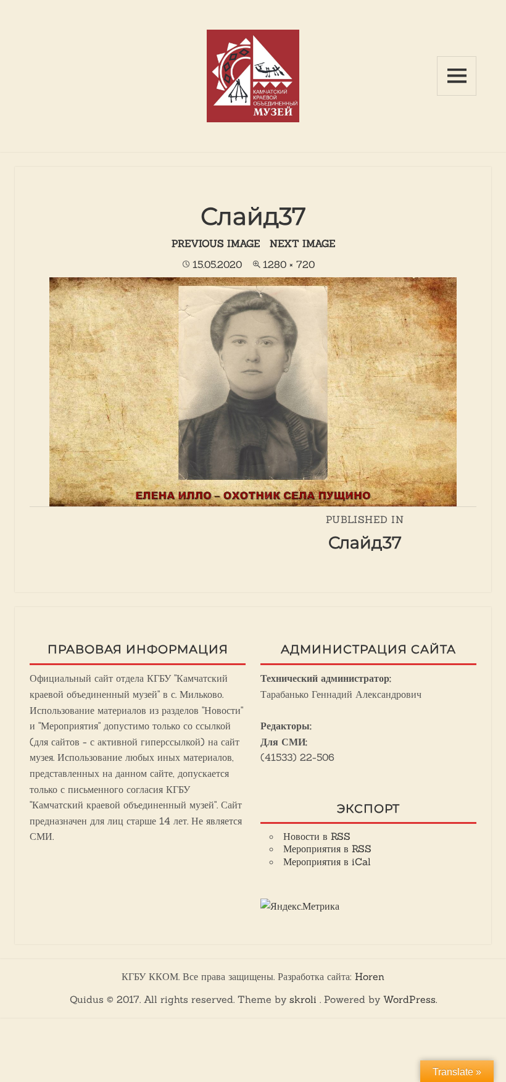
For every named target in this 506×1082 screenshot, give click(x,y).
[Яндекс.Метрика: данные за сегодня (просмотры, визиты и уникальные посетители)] (299, 907)
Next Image (302, 243)
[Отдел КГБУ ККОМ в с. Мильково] (253, 75)
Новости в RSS (316, 836)
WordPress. (410, 999)
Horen (369, 976)
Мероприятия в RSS (327, 848)
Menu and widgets (456, 76)
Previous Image (216, 243)
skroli (303, 999)
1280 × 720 (289, 264)
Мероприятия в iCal (327, 861)
